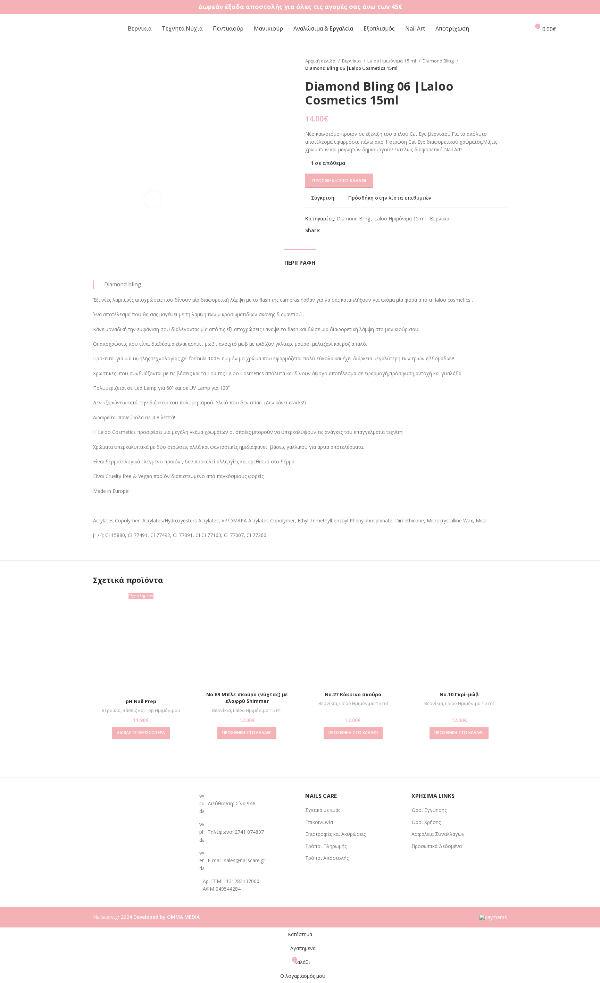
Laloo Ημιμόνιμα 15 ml (392, 61)
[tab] (300, 259)
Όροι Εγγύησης (429, 810)
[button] (246, 733)
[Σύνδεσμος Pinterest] (342, 230)
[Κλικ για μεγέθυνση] (152, 199)
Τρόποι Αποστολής (327, 858)
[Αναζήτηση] (577, 29)
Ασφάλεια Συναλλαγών (438, 834)
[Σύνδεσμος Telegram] (358, 230)
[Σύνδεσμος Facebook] (326, 230)
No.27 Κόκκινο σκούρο (353, 694)
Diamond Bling (439, 61)
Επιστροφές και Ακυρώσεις (335, 834)
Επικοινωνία (319, 822)
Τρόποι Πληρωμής (326, 846)
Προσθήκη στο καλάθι (339, 180)
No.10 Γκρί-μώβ (459, 694)
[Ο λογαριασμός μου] (522, 29)
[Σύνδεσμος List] (247, 832)
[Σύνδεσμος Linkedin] (350, 230)
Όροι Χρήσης (426, 822)
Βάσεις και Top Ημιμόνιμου (151, 710)
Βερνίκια (352, 61)
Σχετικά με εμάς (322, 810)
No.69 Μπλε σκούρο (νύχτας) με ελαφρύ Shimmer (247, 698)
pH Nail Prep (141, 701)
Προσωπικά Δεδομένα (436, 846)
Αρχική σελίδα (320, 61)
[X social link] (334, 230)
